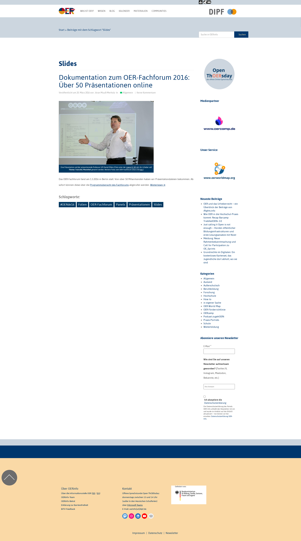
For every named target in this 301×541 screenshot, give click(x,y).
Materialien (141, 11)
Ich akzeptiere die (215, 401)
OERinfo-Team (68, 497)
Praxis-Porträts (211, 320)
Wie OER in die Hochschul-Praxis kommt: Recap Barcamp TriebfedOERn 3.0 (220, 217)
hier (141, 170)
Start (61, 29)
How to (207, 299)
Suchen (242, 34)
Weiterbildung (211, 327)
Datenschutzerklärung (215, 403)
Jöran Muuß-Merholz (105, 92)
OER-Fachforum (101, 204)
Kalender (124, 11)
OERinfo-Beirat (68, 501)
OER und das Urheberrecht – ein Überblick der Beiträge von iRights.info (220, 207)
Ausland (207, 282)
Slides (158, 204)
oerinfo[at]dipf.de (137, 509)
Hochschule (209, 295)
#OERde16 (67, 204)
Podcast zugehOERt (213, 316)
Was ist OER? (87, 11)
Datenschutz (155, 533)
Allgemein (128, 92)
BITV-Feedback (68, 509)
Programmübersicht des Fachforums (109, 185)
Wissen (101, 11)
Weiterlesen (157, 185)
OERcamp (208, 313)
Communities (159, 11)
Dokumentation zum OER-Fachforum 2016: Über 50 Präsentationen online (124, 81)
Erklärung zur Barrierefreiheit (74, 505)
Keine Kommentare (146, 92)
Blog (112, 11)
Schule (207, 323)
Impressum (138, 533)
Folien (82, 204)
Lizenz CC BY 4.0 (132, 167)
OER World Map (212, 306)
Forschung (209, 292)
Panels (120, 204)
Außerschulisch (211, 285)
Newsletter (172, 533)
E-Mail (207, 346)
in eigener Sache (212, 302)
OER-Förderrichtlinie (214, 309)
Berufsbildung (211, 289)
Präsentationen (139, 204)
